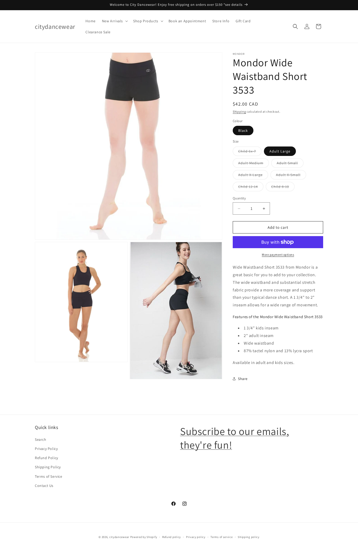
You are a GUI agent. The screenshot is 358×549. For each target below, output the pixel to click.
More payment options (278, 255)
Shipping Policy (48, 467)
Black (243, 130)
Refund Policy (46, 457)
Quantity (239, 198)
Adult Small (290, 164)
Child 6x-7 (250, 152)
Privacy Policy (46, 448)
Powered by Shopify (143, 537)
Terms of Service (48, 476)
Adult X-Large (253, 176)
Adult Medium (253, 164)
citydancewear (119, 537)
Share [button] (243, 378)
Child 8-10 (283, 187)
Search (40, 439)
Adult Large (279, 151)
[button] (114, 20)
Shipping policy (248, 537)
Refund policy (171, 537)
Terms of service (221, 537)
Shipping (239, 111)
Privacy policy (195, 537)
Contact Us (44, 485)
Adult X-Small (291, 176)
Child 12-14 (250, 187)
